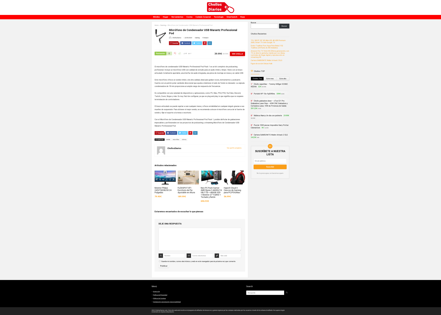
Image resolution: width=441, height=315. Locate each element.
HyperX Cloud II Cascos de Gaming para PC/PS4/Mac (232, 190)
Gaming (163, 25)
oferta (184, 139)
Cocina (189, 17)
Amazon (206, 38)
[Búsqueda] (286, 293)
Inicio (157, 25)
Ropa (242, 17)
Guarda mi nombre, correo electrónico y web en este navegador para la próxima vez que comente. (198, 261)
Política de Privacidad (160, 295)
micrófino (176, 139)
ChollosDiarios (176, 38)
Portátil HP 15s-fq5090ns (264, 94)
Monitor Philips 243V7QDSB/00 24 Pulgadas (163, 190)
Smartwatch (231, 17)
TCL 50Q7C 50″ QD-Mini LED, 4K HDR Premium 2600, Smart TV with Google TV (268, 41)
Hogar (165, 17)
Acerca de (156, 291)
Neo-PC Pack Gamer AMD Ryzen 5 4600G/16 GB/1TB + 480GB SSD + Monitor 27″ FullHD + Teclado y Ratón (211, 192)
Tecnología (218, 17)
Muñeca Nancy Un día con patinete (268, 115)
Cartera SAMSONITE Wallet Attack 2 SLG (266, 60)
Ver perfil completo (234, 148)
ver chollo (237, 54)
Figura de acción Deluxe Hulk (261, 64)
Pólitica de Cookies (159, 298)
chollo (168, 139)
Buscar (253, 23)
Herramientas (177, 17)
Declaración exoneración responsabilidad (167, 302)
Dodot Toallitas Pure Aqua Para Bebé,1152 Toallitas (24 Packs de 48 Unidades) (267, 47)
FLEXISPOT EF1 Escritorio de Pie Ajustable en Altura (186, 190)
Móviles (156, 17)
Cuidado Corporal (203, 17)
